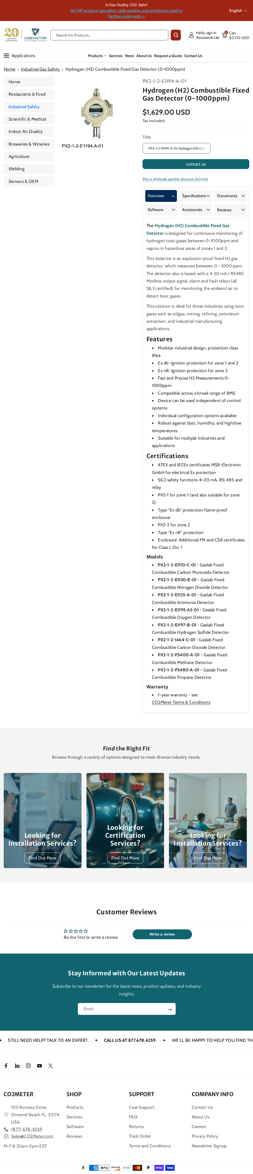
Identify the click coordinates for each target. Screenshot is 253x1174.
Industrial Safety (24, 106)
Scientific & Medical (27, 119)
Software (155, 209)
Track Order (140, 1136)
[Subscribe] (170, 1009)
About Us (201, 1116)
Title (147, 137)
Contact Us (202, 1107)
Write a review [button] (162, 934)
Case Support (142, 1107)
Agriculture (19, 156)
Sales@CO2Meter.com (32, 1136)
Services (74, 1116)
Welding (16, 168)
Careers (199, 1126)
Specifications (194, 195)
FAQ (133, 1116)
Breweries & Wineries (29, 144)
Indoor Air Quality (26, 131)
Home (9, 69)
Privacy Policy (205, 1136)
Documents (227, 195)
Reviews (224, 210)
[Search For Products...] (176, 35)
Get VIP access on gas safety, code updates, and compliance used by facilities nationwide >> (126, 13)
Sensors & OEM (23, 181)
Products (95, 55)
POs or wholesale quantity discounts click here (175, 179)
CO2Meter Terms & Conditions (181, 702)
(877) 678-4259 (26, 1129)
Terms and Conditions (150, 1145)
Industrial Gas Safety (40, 69)
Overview (156, 195)
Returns (136, 1126)
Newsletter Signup (209, 1145)
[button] (235, 35)
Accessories (192, 209)
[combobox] (109, 35)
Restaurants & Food (27, 94)
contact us (196, 164)
